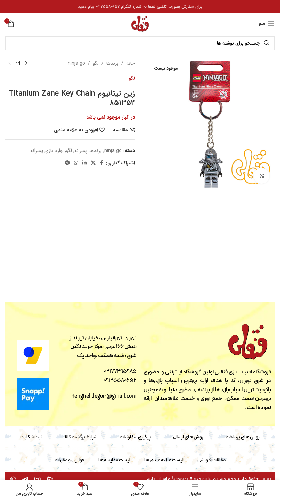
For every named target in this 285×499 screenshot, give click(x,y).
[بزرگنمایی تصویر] (261, 176)
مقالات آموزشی (211, 460)
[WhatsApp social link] (76, 163)
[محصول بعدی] (9, 63)
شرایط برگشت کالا (81, 437)
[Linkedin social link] (84, 163)
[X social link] (93, 163)
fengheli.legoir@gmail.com (104, 396)
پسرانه (80, 150)
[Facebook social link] (102, 163)
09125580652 (120, 380)
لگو (96, 63)
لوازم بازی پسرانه (47, 150)
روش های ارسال (188, 437)
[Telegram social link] (67, 163)
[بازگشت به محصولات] (18, 63)
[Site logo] (140, 23)
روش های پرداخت (243, 437)
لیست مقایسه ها (114, 460)
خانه (130, 63)
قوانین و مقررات (69, 460)
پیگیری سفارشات (135, 437)
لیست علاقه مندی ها (164, 460)
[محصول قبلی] (26, 63)
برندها (112, 63)
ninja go (76, 63)
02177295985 (120, 371)
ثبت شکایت (31, 437)
